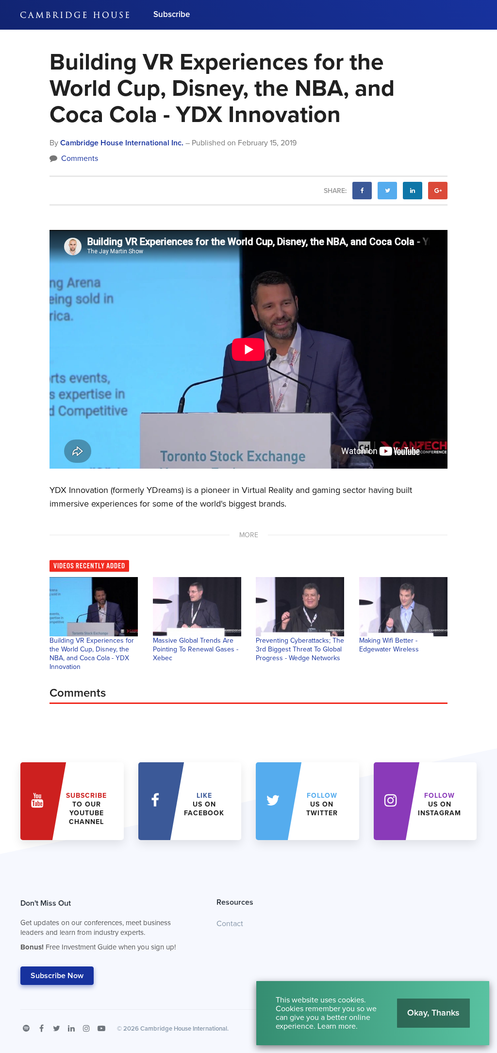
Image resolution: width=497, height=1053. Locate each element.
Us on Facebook (204, 804)
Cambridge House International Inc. (121, 143)
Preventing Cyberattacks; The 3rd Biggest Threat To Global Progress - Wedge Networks (300, 649)
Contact (229, 924)
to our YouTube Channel (86, 808)
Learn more (336, 1026)
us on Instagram (439, 804)
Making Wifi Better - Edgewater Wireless (389, 644)
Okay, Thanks (433, 1012)
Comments (78, 158)
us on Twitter (322, 804)
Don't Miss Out (98, 924)
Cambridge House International (183, 1029)
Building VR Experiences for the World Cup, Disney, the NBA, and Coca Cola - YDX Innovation (92, 653)
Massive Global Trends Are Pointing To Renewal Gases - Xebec (195, 649)
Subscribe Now (57, 976)
